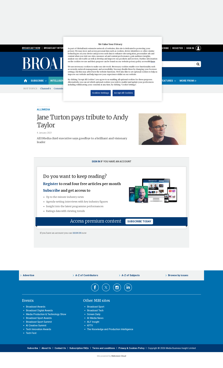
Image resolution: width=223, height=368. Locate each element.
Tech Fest (31, 333)
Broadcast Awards (35, 306)
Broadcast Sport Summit (39, 321)
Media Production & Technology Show (46, 314)
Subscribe (163, 48)
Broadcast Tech (95, 310)
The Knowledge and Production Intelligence (110, 329)
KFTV (90, 325)
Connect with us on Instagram (117, 287)
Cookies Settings (100, 93)
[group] (187, 81)
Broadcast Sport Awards (39, 318)
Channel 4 (45, 88)
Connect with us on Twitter (106, 287)
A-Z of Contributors (86, 275)
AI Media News (95, 318)
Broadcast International (59, 48)
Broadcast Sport (95, 306)
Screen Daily (93, 314)
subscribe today (139, 221)
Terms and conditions (103, 348)
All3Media (43, 109)
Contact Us (60, 348)
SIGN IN (77, 233)
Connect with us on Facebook (95, 287)
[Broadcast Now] (63, 69)
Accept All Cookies (123, 93)
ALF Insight (93, 321)
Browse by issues (178, 275)
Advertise (28, 275)
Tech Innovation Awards (38, 329)
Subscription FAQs (79, 348)
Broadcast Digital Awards (39, 310)
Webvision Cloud (118, 356)
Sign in (190, 48)
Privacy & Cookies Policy (131, 348)
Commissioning (62, 88)
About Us (46, 348)
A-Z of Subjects (131, 275)
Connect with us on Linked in (128, 287)
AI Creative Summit (36, 325)
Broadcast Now (31, 48)
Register (177, 48)
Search (198, 64)
